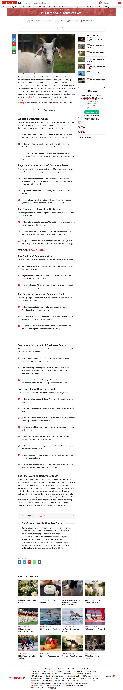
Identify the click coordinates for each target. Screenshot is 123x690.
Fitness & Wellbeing (60, 7)
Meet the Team (59, 669)
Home (55, 9)
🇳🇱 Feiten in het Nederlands (63, 683)
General (69, 7)
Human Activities (84, 7)
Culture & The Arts (28, 7)
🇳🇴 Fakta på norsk (36, 678)
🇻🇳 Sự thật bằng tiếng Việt (74, 685)
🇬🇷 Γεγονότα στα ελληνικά (89, 678)
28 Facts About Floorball (95, 629)
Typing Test (82, 132)
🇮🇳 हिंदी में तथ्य (35, 681)
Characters (18, 7)
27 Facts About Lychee (49, 656)
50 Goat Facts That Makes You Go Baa (93, 601)
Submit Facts (91, 671)
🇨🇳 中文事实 (52, 688)
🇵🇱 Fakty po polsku (82, 683)
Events (51, 7)
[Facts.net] (13, 3)
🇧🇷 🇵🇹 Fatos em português (54, 676)
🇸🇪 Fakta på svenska (89, 676)
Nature (118, 7)
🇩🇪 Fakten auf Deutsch (49, 674)
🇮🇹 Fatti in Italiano (36, 676)
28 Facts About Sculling (50, 629)
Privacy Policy (78, 671)
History (75, 7)
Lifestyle (93, 7)
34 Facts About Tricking (72, 656)
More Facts (34, 674)
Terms (68, 671)
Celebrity (11, 7)
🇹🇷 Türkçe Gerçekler (37, 688)
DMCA (60, 671)
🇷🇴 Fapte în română (37, 685)
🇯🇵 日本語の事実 (73, 681)
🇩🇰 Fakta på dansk (73, 676)
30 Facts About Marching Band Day (25, 630)
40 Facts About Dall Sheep (95, 52)
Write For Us (35, 671)
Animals (67, 9)
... (121, 7)
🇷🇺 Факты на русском (54, 685)
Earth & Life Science (42, 7)
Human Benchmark (84, 137)
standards (51, 537)
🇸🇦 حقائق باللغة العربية (69, 678)
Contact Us (85, 669)
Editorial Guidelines (88, 21)
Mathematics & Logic (103, 7)
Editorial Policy (45, 669)
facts (53, 103)
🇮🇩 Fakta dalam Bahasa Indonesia (53, 681)
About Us (34, 669)
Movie (113, 7)
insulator (29, 97)
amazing (21, 103)
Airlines (4, 7)
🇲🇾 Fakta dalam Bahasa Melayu (41, 683)
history (20, 100)
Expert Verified (73, 21)
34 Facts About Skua (94, 73)
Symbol (80, 123)
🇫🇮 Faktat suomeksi (52, 678)
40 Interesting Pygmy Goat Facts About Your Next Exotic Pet (71, 602)
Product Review (73, 669)
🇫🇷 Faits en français (67, 674)
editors (42, 539)
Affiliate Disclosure (48, 671)
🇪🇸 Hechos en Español (84, 674)
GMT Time (81, 128)
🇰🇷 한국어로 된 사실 (88, 681)
